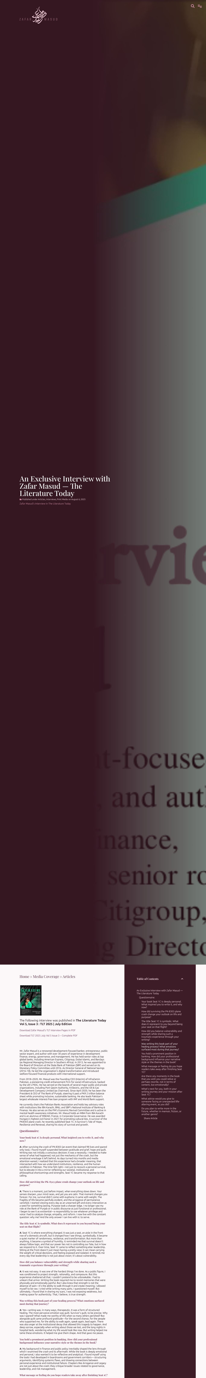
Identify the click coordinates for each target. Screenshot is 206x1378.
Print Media (62, 499)
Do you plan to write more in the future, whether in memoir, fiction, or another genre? (161, 1111)
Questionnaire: (147, 997)
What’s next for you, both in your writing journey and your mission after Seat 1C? (161, 1091)
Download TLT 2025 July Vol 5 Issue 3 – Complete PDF (48, 1035)
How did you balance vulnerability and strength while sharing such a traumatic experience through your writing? (161, 1035)
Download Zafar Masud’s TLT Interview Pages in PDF (47, 1030)
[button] (182, 979)
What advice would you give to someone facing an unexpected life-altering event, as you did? (160, 1101)
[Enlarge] (37, 989)
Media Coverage (46, 976)
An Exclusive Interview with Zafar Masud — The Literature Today (160, 992)
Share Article (150, 1118)
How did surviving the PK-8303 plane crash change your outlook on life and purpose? (161, 1014)
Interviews (51, 499)
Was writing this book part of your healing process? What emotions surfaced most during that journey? (160, 1046)
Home (24, 976)
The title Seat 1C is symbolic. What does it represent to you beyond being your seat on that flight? (161, 1024)
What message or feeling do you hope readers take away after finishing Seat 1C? (161, 1069)
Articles (41, 499)
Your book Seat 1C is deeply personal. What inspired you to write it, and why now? (161, 1004)
